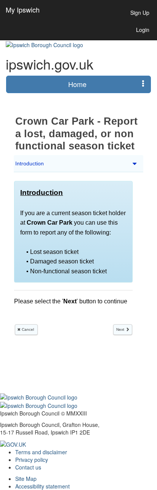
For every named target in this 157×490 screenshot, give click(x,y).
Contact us (28, 467)
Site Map (26, 478)
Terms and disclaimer (41, 452)
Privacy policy (31, 459)
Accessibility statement (42, 486)
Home (77, 84)
